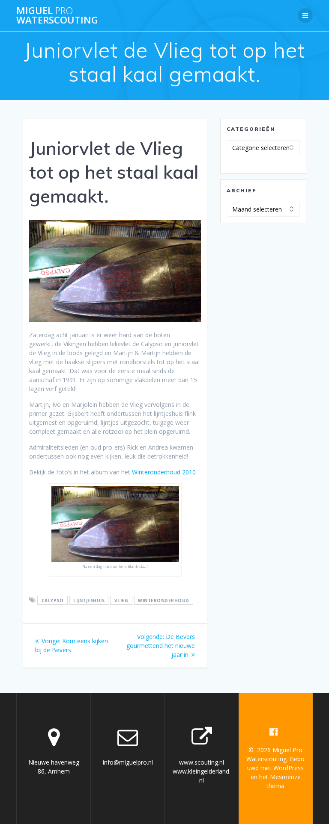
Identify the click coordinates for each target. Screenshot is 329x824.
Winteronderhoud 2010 (164, 472)
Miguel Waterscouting (57, 15)
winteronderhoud (163, 600)
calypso (53, 600)
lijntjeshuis (89, 600)
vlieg (121, 600)
